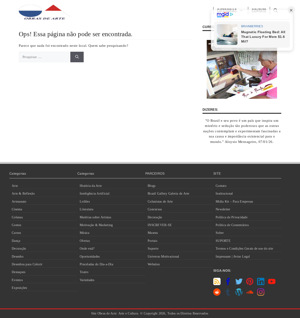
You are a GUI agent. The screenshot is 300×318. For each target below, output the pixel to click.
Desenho (17, 256)
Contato (221, 186)
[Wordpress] (239, 294)
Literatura (87, 209)
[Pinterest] (249, 284)
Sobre (220, 233)
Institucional (224, 193)
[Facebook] (228, 284)
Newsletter (223, 209)
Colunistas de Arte (160, 201)
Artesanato (19, 201)
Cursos (16, 233)
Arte (15, 186)
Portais (152, 241)
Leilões (85, 201)
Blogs (151, 186)
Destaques (18, 272)
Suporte (153, 248)
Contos (16, 225)
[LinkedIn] (260, 284)
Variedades (87, 280)
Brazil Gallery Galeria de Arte (168, 193)
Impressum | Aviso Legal (233, 256)
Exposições (19, 288)
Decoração (19, 248)
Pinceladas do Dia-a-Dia (96, 264)
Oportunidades (90, 256)
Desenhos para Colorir (27, 264)
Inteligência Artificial (94, 193)
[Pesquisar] (77, 57)
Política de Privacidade (232, 217)
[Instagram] (260, 294)
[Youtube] (271, 284)
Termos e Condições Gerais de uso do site (244, 248)
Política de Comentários (232, 225)
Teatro (84, 272)
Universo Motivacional (163, 256)
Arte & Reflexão (23, 193)
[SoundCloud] (249, 294)
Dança (16, 241)
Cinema (17, 209)
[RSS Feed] (217, 284)
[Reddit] (217, 294)
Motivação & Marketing (96, 225)
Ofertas (85, 241)
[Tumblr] (228, 294)
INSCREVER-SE (160, 225)
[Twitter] (239, 284)
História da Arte (91, 186)
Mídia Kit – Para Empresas (234, 201)
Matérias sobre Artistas (95, 217)
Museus (153, 233)
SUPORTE (223, 241)
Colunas (17, 217)
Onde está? (87, 248)
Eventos (17, 280)
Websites (154, 264)
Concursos (155, 209)
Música (85, 233)
